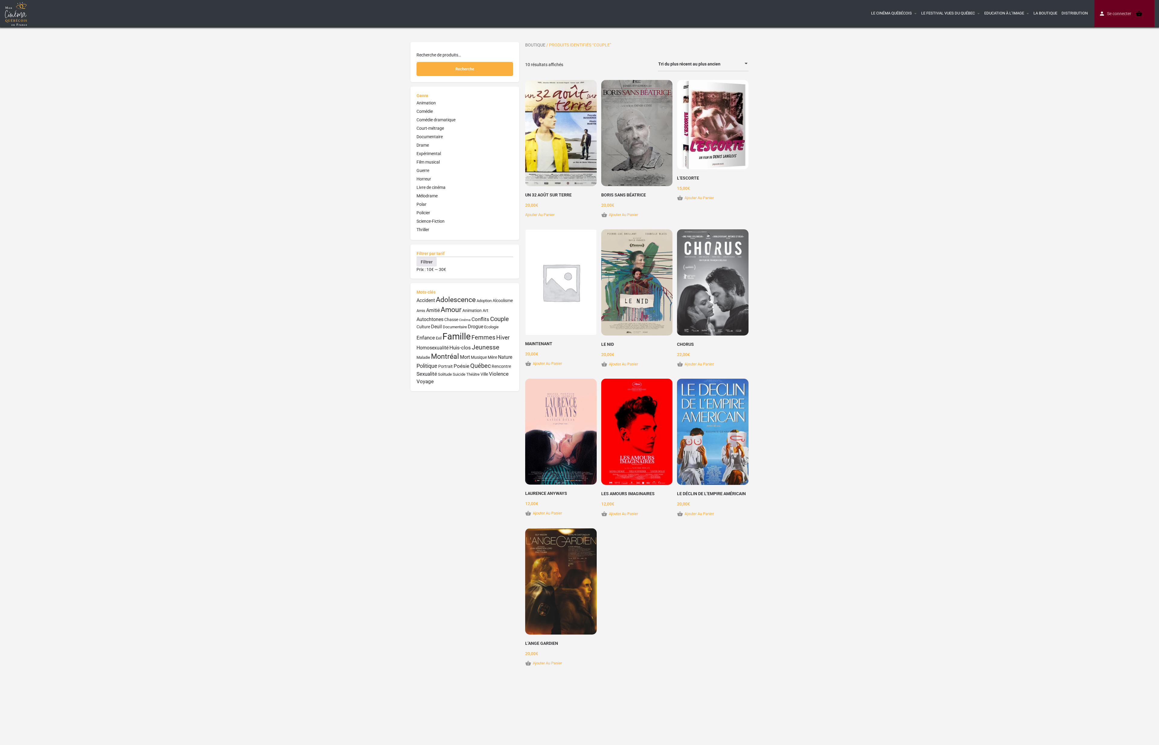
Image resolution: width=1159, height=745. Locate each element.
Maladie (423, 357)
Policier (423, 212)
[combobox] (703, 64)
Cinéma (465, 320)
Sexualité (427, 374)
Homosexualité (433, 348)
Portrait (445, 366)
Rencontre (501, 366)
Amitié (433, 310)
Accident (426, 300)
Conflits (480, 319)
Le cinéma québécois (891, 13)
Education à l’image (1004, 13)
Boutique (535, 45)
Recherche (464, 69)
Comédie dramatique (436, 119)
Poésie (461, 366)
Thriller (423, 229)
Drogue (475, 327)
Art (485, 310)
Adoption (484, 300)
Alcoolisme (503, 300)
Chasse (451, 319)
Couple (499, 319)
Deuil (436, 327)
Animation (426, 102)
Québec (480, 365)
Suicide (459, 374)
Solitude (445, 374)
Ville (484, 374)
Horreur (424, 179)
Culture (423, 327)
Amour (451, 310)
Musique (479, 357)
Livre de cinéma (431, 187)
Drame (423, 145)
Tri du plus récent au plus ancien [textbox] (689, 64)
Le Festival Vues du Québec (948, 13)
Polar (421, 204)
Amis (421, 310)
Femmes (483, 337)
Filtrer (427, 261)
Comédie (425, 111)
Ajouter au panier (539, 214)
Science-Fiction (431, 221)
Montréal (445, 356)
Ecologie (491, 327)
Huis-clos (460, 348)
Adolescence (456, 300)
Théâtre (473, 374)
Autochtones (430, 319)
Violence (499, 374)
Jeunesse (485, 347)
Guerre (423, 170)
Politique (427, 366)
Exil (439, 338)
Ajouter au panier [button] (623, 214)
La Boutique (1045, 13)
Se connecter (1119, 13)
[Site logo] (17, 13)
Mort (465, 357)
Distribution (1075, 13)
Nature (505, 357)
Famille (456, 336)
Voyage (425, 381)
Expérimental (429, 153)
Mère (492, 357)
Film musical (428, 162)
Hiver (502, 337)
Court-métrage (430, 128)
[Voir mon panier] (1139, 13)
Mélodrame (427, 195)
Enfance (426, 338)
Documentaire (430, 136)
